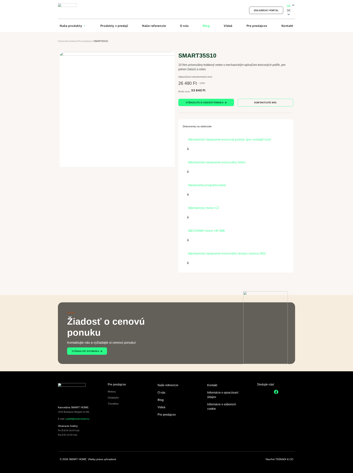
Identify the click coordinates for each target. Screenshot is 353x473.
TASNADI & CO (284, 459)
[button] (291, 10)
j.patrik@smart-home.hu (77, 419)
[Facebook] (276, 392)
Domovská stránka (67, 41)
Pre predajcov (85, 41)
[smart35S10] (117, 109)
